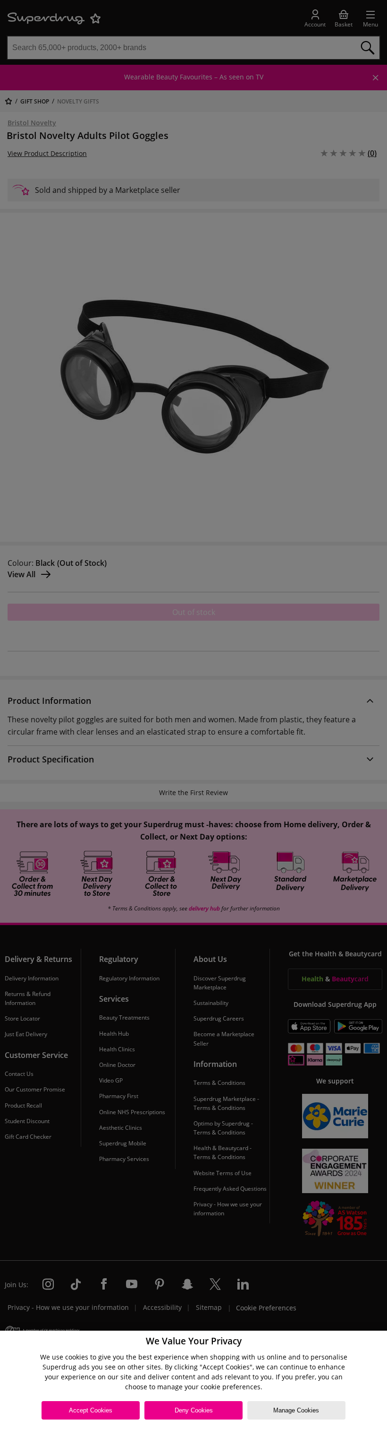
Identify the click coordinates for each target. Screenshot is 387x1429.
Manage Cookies (296, 1410)
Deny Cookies (194, 1410)
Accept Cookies (90, 1410)
